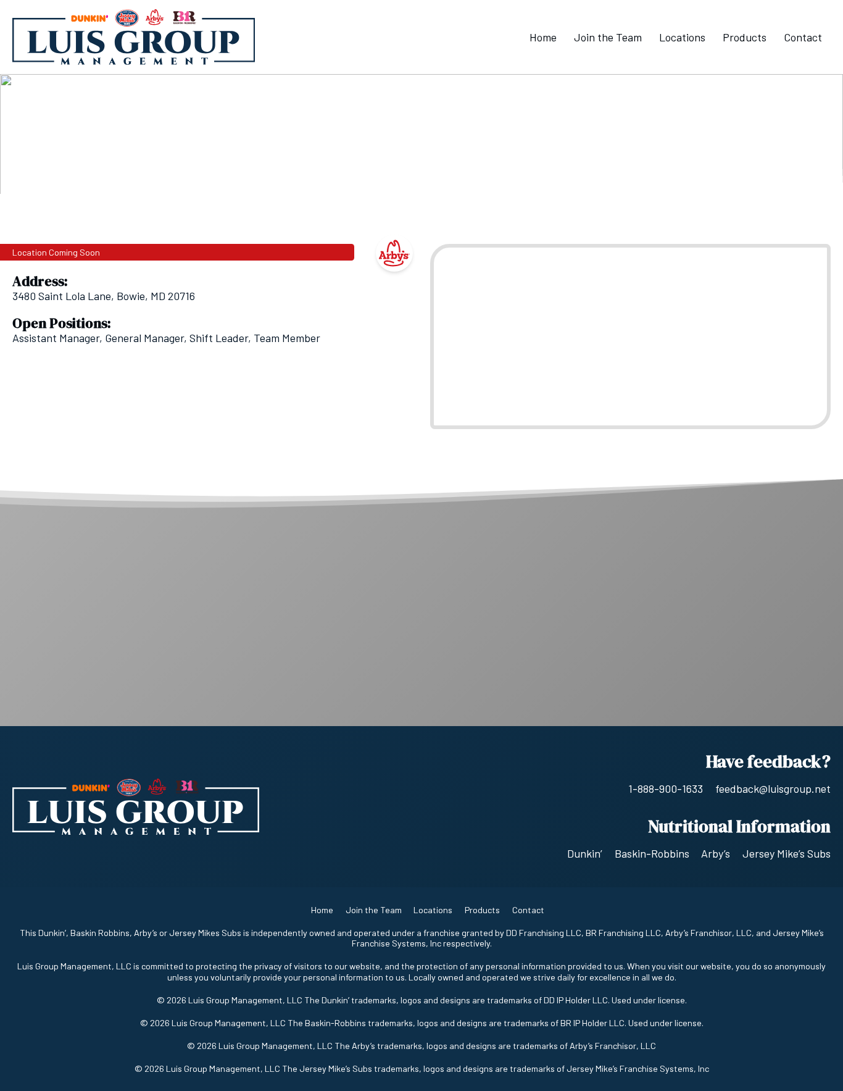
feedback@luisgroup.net (773, 788)
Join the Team (608, 37)
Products (744, 37)
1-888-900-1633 (665, 788)
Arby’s (715, 853)
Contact (803, 37)
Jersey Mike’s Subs (786, 853)
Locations (682, 37)
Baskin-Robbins (652, 853)
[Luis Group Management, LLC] (133, 37)
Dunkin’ (584, 853)
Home (543, 37)
